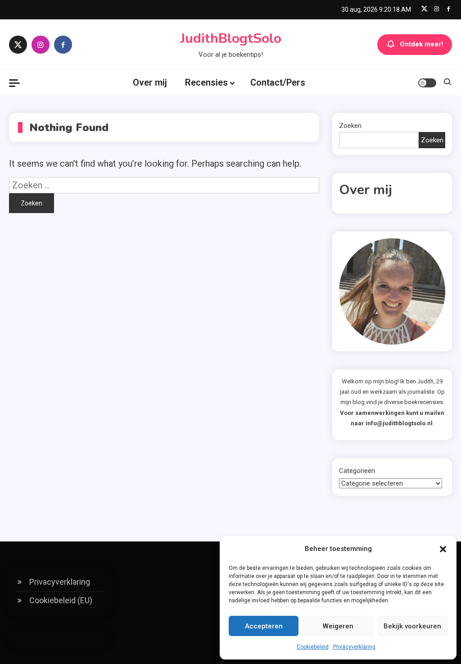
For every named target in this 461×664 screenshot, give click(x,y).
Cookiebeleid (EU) (60, 600)
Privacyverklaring (354, 647)
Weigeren (338, 626)
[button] (442, 549)
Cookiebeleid (313, 647)
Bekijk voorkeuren (412, 626)
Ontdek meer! (421, 44)
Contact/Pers (277, 82)
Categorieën (357, 471)
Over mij (150, 82)
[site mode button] (427, 82)
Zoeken (350, 126)
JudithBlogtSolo (230, 38)
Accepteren (264, 626)
